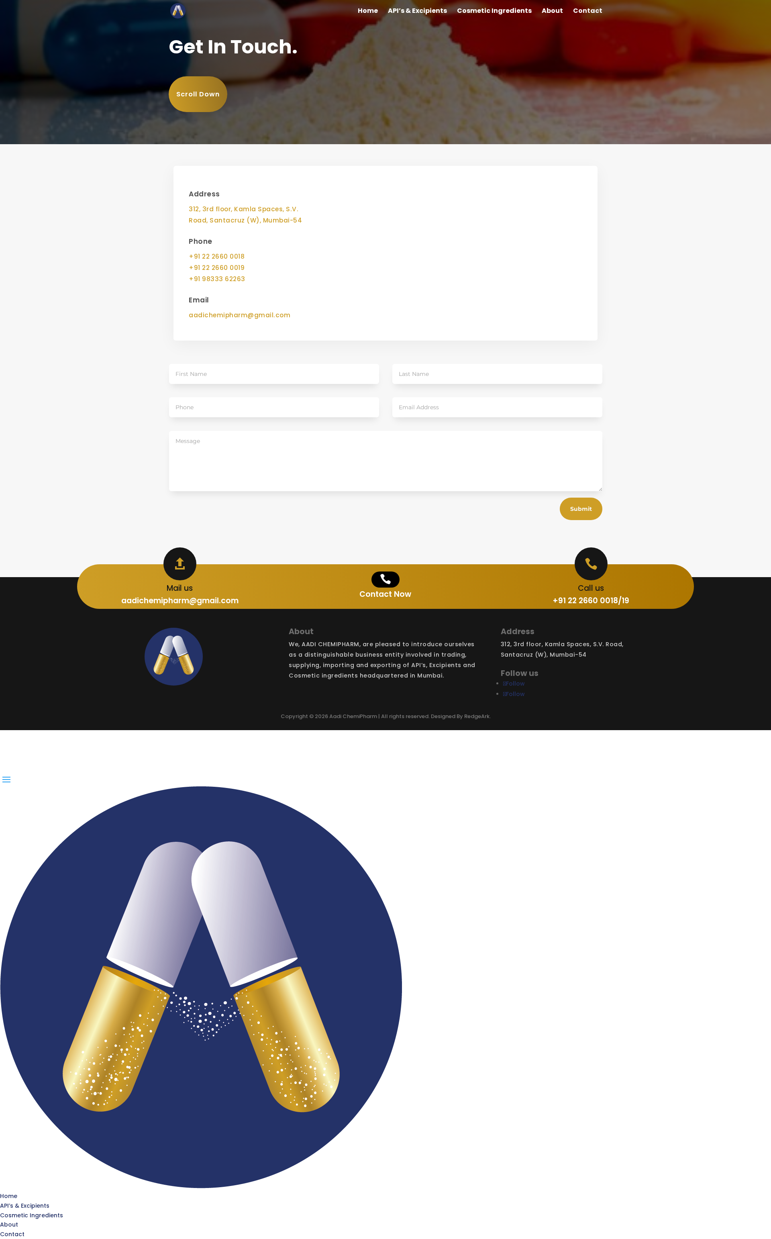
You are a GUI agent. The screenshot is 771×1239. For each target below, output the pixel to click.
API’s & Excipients (417, 11)
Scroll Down (198, 94)
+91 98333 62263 (217, 279)
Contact (587, 11)
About (552, 11)
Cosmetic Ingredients (494, 11)
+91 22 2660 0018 (217, 256)
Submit (581, 508)
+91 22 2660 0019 (217, 267)
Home (368, 11)
